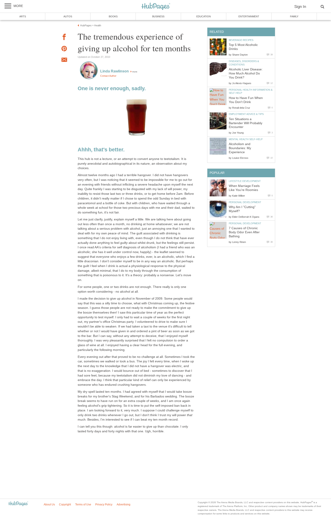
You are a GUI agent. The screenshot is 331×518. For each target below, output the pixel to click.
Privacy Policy (103, 504)
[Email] (64, 60)
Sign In (300, 6)
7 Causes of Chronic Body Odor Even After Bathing (244, 232)
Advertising (123, 504)
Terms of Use (83, 504)
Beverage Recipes (241, 40)
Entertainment (248, 16)
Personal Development (245, 202)
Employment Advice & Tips (246, 114)
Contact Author (108, 75)
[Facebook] (64, 37)
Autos (67, 16)
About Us (49, 504)
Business (158, 16)
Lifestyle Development (245, 181)
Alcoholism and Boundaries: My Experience (240, 148)
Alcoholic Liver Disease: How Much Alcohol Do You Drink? (246, 73)
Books (113, 16)
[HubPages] (155, 7)
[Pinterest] (64, 49)
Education (203, 16)
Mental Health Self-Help (246, 139)
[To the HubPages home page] (18, 504)
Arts (22, 16)
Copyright (65, 504)
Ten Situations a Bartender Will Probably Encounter (245, 123)
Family (294, 16)
